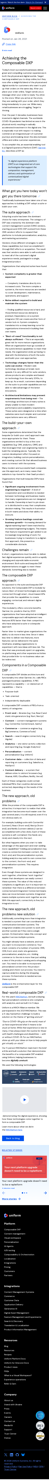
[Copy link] (39, 196)
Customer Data (11, 1300)
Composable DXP (12, 1229)
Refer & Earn (10, 1383)
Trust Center (10, 1433)
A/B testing (9, 1250)
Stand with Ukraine (13, 1404)
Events (7, 1413)
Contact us (9, 1421)
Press (6, 1408)
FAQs (6, 1371)
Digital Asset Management (16, 1313)
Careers (8, 1417)
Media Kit (8, 1425)
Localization (10, 1258)
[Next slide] (45, 1192)
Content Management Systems (19, 1292)
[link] (35, 8)
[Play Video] (24, 1099)
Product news (11, 1367)
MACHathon (21, 996)
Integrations (10, 1263)
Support (8, 1429)
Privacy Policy (10, 1466)
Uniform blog (9, 16)
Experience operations (15, 1379)
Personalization (11, 1242)
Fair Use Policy (25, 1466)
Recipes (8, 1354)
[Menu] (45, 8)
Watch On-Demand (34, 2)
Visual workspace (12, 1238)
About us (8, 1400)
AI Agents (8, 1246)
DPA (41, 1466)
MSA (36, 1466)
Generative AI (10, 1308)
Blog (6, 1346)
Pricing (7, 1267)
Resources (9, 1350)
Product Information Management (20, 1329)
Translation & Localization (16, 1325)
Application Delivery (13, 1304)
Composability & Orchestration (19, 1254)
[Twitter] (5, 1454)
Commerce (9, 1296)
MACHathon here (14, 1129)
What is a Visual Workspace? (18, 1375)
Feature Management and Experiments (22, 1317)
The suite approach (16, 212)
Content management (14, 1233)
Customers (9, 1271)
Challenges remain (15, 550)
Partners (8, 1275)
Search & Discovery (13, 1321)
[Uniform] (8, 8)
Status (7, 1438)
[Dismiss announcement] (45, 2)
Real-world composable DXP (22, 993)
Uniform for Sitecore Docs (16, 1363)
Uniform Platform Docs (15, 1358)
